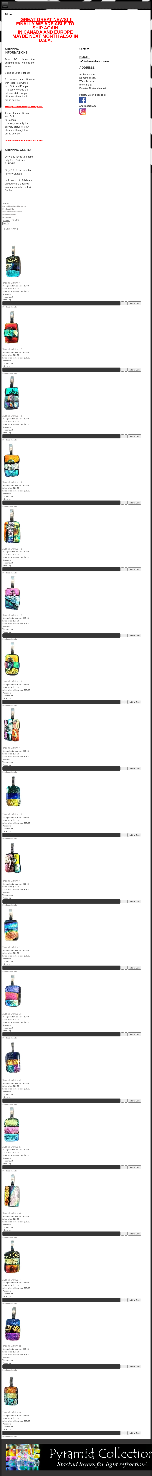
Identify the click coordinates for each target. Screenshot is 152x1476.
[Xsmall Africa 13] (12, 544)
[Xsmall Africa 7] (12, 1275)
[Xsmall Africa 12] (11, 477)
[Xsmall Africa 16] (11, 743)
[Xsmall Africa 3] (12, 1009)
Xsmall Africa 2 (11, 947)
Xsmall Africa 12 (12, 482)
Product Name (9, 214)
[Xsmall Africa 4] (12, 1075)
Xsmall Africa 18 (12, 881)
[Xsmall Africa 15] (12, 676)
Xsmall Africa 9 (11, 1412)
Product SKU (8, 209)
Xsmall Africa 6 (11, 1213)
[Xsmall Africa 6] (12, 1208)
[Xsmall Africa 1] (12, 278)
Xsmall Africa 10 (12, 349)
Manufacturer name (12, 211)
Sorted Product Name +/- (14, 206)
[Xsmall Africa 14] (12, 610)
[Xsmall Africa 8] (12, 1341)
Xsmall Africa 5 (11, 1146)
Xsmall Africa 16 (12, 748)
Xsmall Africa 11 (12, 415)
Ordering (6, 217)
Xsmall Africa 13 (12, 548)
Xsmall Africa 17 (12, 814)
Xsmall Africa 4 (11, 1080)
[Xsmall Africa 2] (11, 942)
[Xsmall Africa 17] (13, 809)
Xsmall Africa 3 (11, 1013)
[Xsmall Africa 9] (11, 1407)
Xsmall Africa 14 (12, 615)
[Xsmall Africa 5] (11, 1142)
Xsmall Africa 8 (11, 1346)
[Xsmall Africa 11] (11, 411)
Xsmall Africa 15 (12, 681)
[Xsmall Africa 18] (13, 876)
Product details (9, 306)
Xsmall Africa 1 (11, 283)
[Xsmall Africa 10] (11, 344)
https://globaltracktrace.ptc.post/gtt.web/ (24, 106)
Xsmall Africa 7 (11, 1279)
